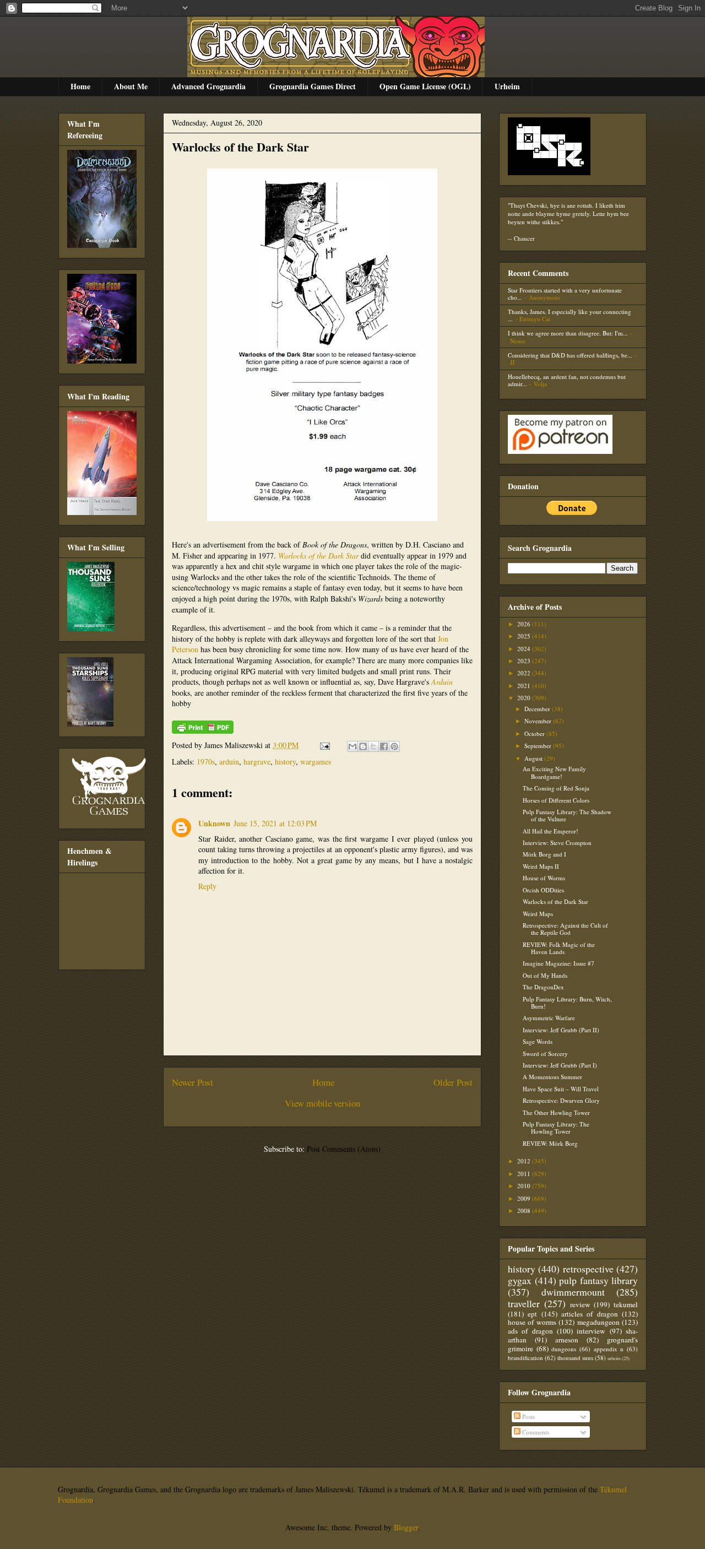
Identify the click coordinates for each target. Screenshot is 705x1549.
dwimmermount (573, 1291)
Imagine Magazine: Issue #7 (558, 963)
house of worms (532, 1322)
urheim (614, 1358)
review (580, 1304)
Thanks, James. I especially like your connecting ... (569, 315)
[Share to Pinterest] (394, 746)
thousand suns (575, 1357)
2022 (524, 673)
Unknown (214, 823)
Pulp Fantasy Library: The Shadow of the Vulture (567, 815)
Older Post (453, 1082)
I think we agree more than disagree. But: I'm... (568, 333)
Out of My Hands (545, 975)
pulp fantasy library (598, 1280)
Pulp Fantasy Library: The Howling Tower (556, 1127)
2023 (524, 661)
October (535, 733)
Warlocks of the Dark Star (240, 147)
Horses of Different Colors (556, 800)
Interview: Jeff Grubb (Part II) (561, 1030)
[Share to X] (373, 746)
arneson (566, 1340)
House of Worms (544, 878)
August (534, 758)
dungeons (563, 1349)
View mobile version (322, 1103)
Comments (534, 1432)
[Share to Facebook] (383, 746)
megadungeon (598, 1322)
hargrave (256, 761)
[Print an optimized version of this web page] (203, 730)
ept (532, 1314)
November (538, 721)
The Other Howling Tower (556, 1112)
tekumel (626, 1304)
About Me (131, 86)
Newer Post (192, 1082)
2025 (524, 636)
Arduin (442, 681)
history (285, 761)
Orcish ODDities (543, 890)
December (538, 709)
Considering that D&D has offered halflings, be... (570, 355)
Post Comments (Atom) (344, 1149)
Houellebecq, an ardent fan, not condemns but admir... (567, 380)
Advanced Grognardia (208, 86)
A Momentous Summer (552, 1077)
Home (80, 86)
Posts (527, 1416)
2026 (524, 624)
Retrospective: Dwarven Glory (561, 1100)
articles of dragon (589, 1314)
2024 (524, 648)
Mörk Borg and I (544, 854)
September (538, 745)
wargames (315, 761)
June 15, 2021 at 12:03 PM (275, 823)
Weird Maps (538, 913)
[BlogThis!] (362, 746)
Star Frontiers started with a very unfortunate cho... (565, 293)
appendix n (609, 1349)
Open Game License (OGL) (425, 86)
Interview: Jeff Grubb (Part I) (560, 1065)
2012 (524, 1161)
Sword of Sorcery (545, 1053)
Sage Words (537, 1041)
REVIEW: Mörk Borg (550, 1143)
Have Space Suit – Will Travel (561, 1089)
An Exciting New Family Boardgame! (554, 772)
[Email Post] (324, 745)
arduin (229, 761)
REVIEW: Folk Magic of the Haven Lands (559, 948)
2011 (524, 1173)
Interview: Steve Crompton (557, 842)
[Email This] (352, 746)
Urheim (507, 86)
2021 (524, 685)
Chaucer (524, 238)
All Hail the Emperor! (550, 831)
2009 (524, 1198)
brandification (525, 1357)
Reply (207, 886)
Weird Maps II (541, 866)
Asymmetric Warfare (549, 1018)
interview (591, 1331)
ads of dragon (530, 1331)
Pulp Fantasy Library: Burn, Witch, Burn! (567, 1002)
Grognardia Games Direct (312, 86)
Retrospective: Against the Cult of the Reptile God (565, 928)
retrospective (588, 1268)
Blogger (406, 1527)
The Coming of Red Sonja (556, 788)
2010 (524, 1186)
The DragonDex (543, 987)
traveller (524, 1303)
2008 (524, 1210)
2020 (524, 698)
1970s (206, 761)
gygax (520, 1280)
